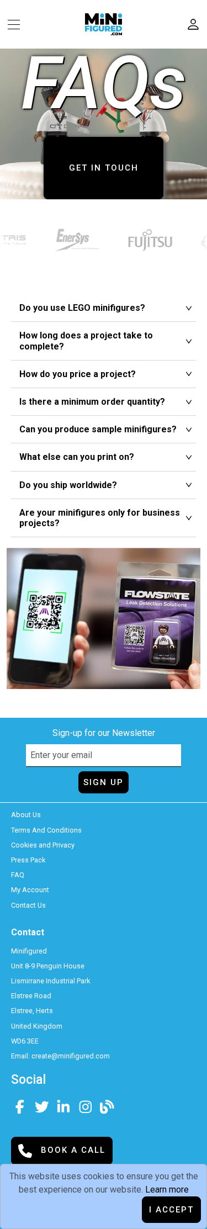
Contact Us (28, 905)
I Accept (171, 1210)
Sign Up (103, 782)
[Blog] (107, 1105)
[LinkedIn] (63, 1105)
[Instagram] (85, 1105)
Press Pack (28, 860)
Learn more (167, 1189)
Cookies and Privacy (43, 845)
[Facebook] (20, 1105)
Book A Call (71, 1150)
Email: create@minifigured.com (60, 1056)
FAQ (17, 875)
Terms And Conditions (46, 830)
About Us (26, 814)
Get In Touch (104, 168)
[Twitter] (42, 1105)
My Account (30, 890)
